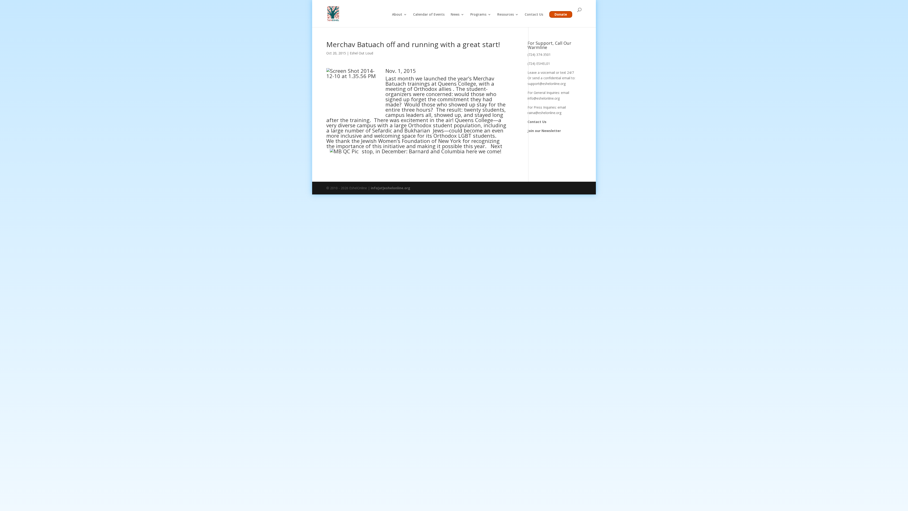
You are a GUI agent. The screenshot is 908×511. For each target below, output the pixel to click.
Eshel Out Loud (361, 53)
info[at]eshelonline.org (390, 188)
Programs (478, 15)
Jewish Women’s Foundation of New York (412, 140)
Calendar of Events (429, 15)
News (455, 15)
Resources (505, 15)
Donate (560, 14)
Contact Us (534, 15)
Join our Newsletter (544, 130)
